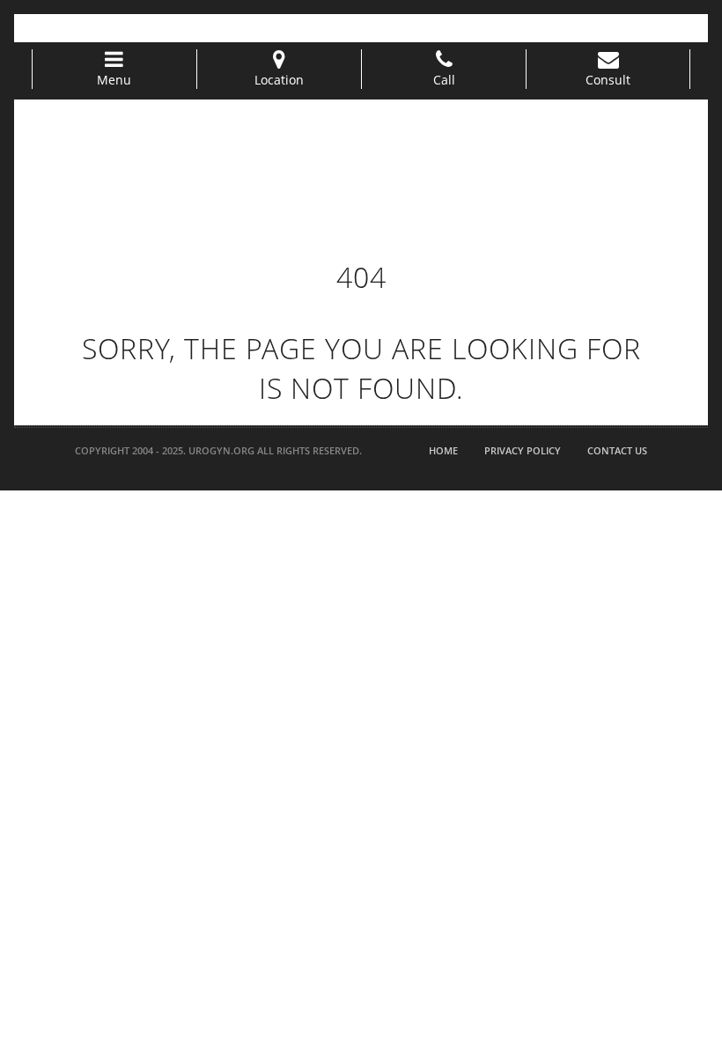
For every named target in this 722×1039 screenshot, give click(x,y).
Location (279, 79)
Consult (608, 79)
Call (444, 79)
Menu (114, 79)
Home (443, 450)
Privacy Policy (522, 450)
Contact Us (617, 450)
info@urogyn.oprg (186, 26)
